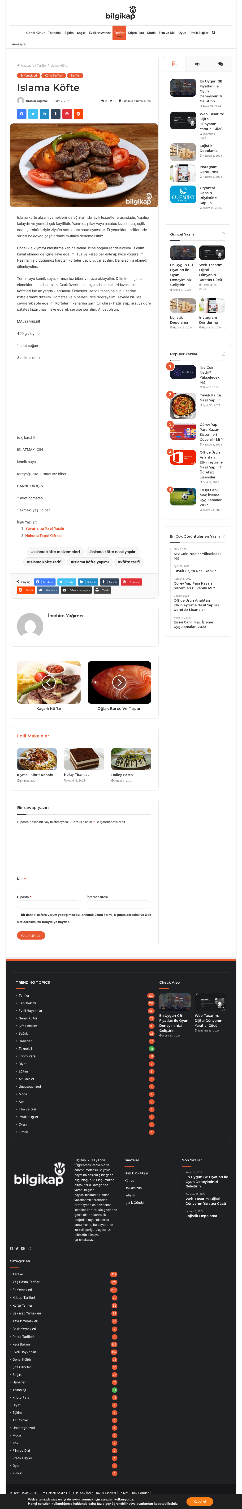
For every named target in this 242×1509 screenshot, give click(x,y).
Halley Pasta (122, 775)
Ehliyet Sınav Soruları (134, 1493)
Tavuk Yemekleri (25, 1321)
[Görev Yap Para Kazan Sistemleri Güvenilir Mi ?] (183, 431)
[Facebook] (12, 1248)
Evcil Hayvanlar (100, 33)
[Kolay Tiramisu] (84, 759)
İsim (21, 879)
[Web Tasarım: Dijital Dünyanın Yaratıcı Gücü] (183, 120)
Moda (151, 33)
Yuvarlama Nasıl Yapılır (45, 528)
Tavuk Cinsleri (105, 1493)
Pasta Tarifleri (23, 1337)
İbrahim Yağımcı (37, 101)
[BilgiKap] (121, 12)
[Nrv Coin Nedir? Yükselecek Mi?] (183, 372)
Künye (129, 1180)
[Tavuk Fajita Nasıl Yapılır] (183, 406)
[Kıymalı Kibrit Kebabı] (37, 759)
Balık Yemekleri (24, 1329)
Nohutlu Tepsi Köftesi (43, 535)
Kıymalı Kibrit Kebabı (35, 775)
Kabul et (200, 1501)
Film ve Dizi (167, 33)
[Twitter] (18, 1248)
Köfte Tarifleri (54, 75)
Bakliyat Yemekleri (27, 1313)
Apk (21, 1102)
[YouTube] (24, 1248)
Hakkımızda (133, 1188)
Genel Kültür (35, 33)
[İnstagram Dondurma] (183, 173)
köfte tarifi (130, 561)
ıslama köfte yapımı (91, 561)
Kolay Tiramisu (77, 775)
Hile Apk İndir (83, 1493)
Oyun (182, 33)
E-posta (24, 897)
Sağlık (81, 33)
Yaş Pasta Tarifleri (26, 1282)
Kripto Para (136, 33)
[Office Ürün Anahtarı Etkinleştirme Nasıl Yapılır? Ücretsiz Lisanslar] (183, 457)
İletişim (130, 1195)
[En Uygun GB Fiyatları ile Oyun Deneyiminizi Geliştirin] (183, 88)
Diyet (23, 1064)
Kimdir (23, 1132)
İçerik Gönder (135, 1202)
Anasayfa (19, 44)
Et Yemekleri (29, 75)
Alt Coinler (26, 1079)
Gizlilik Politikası (136, 1173)
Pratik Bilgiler (199, 33)
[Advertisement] (84, 400)
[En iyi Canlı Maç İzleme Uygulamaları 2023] (183, 496)
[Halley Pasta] (131, 759)
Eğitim (69, 33)
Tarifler (119, 33)
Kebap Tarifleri (24, 1297)
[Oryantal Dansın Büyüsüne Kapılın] (183, 194)
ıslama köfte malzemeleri (57, 551)
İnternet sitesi (97, 897)
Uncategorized (30, 1086)
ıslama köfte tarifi (45, 561)
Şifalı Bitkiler (28, 1026)
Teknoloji (54, 33)
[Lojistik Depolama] (183, 152)
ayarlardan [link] (145, 1503)
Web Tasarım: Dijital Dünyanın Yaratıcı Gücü (208, 1021)
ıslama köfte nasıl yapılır (114, 551)
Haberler (25, 1041)
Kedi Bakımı (27, 1003)
